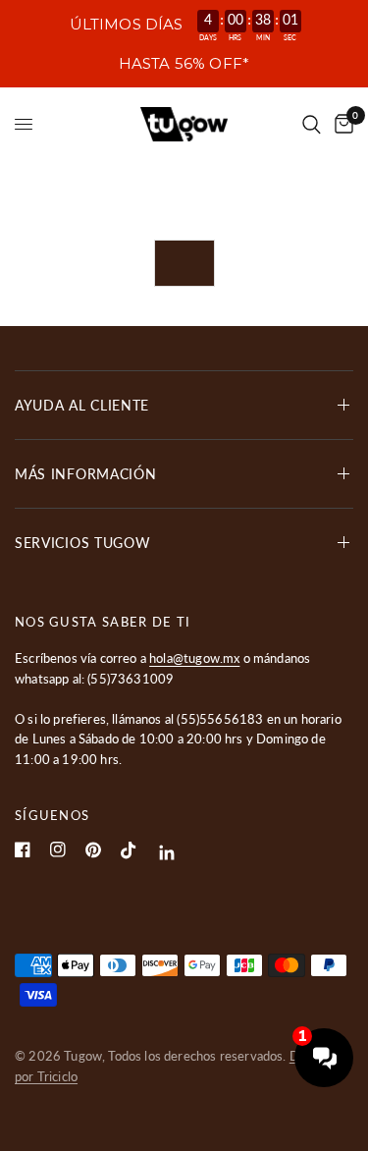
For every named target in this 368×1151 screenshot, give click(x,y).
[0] (340, 124)
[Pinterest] (93, 850)
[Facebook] (22, 849)
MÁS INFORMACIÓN (86, 474)
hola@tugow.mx (194, 658)
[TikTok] (128, 850)
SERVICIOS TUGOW (83, 542)
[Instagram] (58, 849)
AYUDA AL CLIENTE (82, 405)
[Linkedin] (167, 853)
